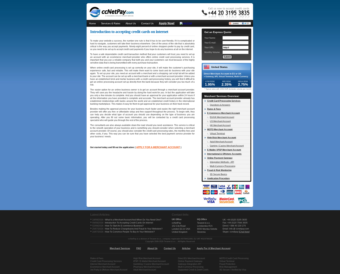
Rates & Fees (96, 258)
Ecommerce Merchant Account (105, 267)
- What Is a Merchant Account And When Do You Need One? (126, 219)
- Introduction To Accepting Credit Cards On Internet (122, 223)
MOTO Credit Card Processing (234, 258)
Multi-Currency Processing (222, 166)
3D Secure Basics (218, 174)
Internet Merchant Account (102, 264)
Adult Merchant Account (221, 141)
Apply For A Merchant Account (213, 248)
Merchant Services (120, 248)
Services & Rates (110, 23)
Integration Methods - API (222, 162)
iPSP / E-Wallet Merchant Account (149, 261)
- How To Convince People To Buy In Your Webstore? (123, 232)
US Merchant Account (220, 121)
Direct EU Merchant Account (191, 258)
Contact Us (147, 23)
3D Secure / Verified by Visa (232, 270)
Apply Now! (166, 23)
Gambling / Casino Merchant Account (151, 264)
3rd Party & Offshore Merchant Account (108, 270)
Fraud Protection (227, 264)
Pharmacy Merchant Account (147, 267)
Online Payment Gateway (190, 261)
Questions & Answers (220, 105)
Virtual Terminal (217, 133)
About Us (131, 23)
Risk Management (228, 267)
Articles (186, 248)
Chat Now (244, 232)
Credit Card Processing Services (106, 261)
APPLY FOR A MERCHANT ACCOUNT (158, 147)
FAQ (138, 248)
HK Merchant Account (220, 125)
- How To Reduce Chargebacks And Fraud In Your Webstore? (127, 229)
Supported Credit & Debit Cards (193, 270)
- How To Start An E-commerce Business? (118, 226)
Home (92, 23)
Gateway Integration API (189, 264)
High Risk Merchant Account (146, 258)
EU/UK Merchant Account (222, 117)
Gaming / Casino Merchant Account (227, 146)
